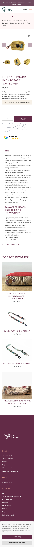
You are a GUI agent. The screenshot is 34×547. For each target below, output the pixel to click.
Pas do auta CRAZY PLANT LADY (17, 363)
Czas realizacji (7, 499)
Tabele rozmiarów (7, 458)
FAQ (3, 493)
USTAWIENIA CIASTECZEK (17, 543)
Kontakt (4, 462)
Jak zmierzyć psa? (8, 455)
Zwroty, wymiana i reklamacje (11, 496)
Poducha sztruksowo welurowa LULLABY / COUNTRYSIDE (17, 296)
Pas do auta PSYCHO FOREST (17, 331)
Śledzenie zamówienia (9, 468)
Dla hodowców (6, 505)
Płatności (5, 509)
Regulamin (5, 512)
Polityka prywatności (8, 515)
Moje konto (5, 465)
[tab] (17, 150)
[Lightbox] (29, 36)
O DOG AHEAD (7, 482)
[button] (30, 45)
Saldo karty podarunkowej (10, 471)
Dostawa (5, 502)
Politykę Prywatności (14, 530)
